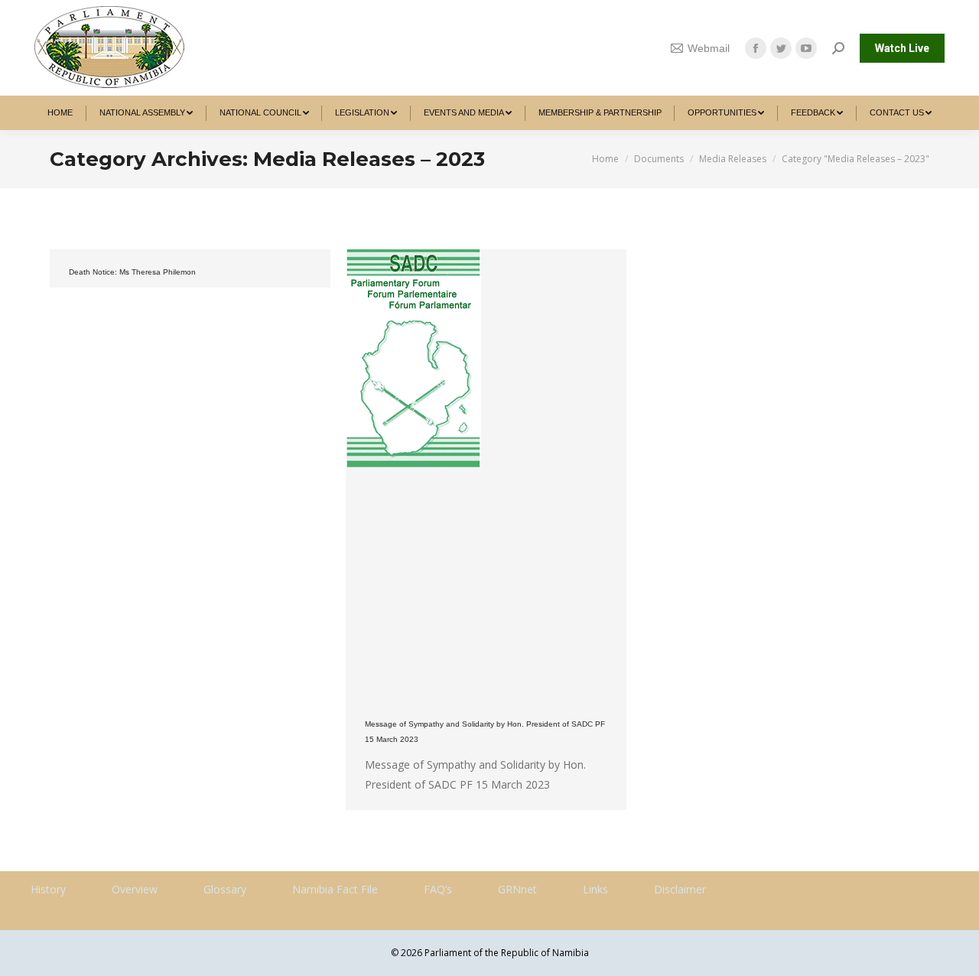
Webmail (709, 48)
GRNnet (517, 889)
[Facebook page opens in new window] (755, 48)
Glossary (224, 889)
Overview (135, 889)
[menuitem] (60, 112)
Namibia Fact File (335, 889)
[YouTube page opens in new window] (806, 48)
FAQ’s (438, 889)
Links (595, 889)
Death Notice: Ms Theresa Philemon (132, 272)
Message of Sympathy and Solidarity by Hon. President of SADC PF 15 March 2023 (485, 731)
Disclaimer (680, 889)
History (48, 889)
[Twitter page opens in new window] (781, 48)
